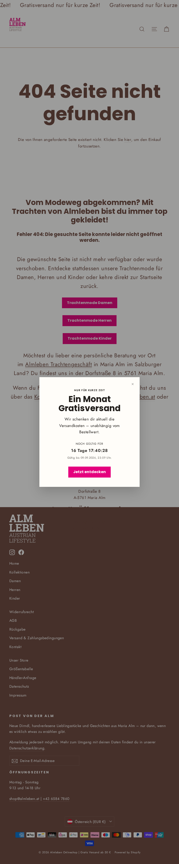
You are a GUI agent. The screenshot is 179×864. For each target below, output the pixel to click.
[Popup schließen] (133, 384)
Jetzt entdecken (89, 472)
